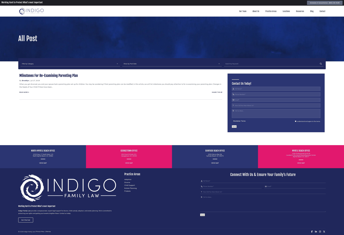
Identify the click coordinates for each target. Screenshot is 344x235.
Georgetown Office (129, 150)
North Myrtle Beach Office (43, 150)
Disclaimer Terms (239, 121)
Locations (286, 11)
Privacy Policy (40, 231)
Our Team (242, 11)
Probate (127, 191)
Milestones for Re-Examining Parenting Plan (48, 75)
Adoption (127, 179)
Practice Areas (271, 11)
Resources (300, 11)
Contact (322, 11)
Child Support (129, 185)
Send (234, 126)
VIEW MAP (43, 163)
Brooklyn (25, 80)
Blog (311, 11)
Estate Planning (130, 188)
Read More (23, 92)
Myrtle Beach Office (301, 150)
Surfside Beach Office (215, 150)
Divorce (127, 182)
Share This (216, 92)
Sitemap (48, 231)
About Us (256, 11)
